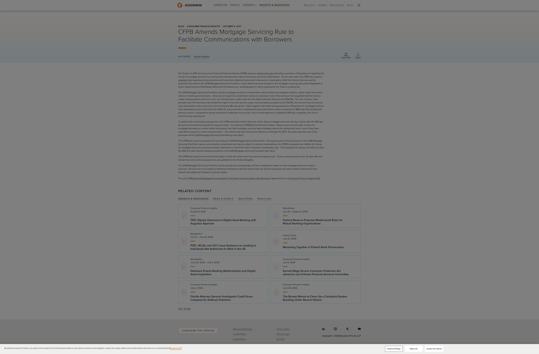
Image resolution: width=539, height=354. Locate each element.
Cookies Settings (394, 348)
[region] (269, 349)
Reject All (413, 348)
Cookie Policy (175, 348)
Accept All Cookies (434, 348)
